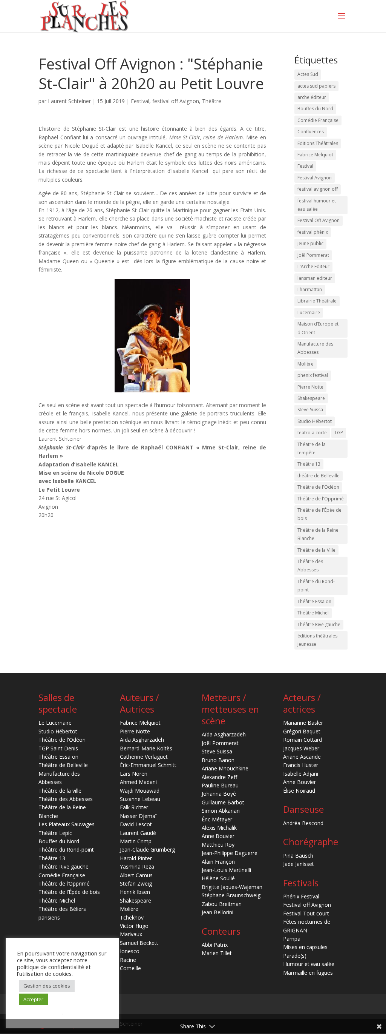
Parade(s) (294, 955)
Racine (128, 959)
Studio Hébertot (314, 421)
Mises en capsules (305, 947)
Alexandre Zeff (219, 777)
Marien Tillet (217, 953)
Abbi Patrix (215, 944)
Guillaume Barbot (223, 802)
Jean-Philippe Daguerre (229, 853)
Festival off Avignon (307, 904)
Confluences (310, 131)
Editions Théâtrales (317, 143)
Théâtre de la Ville (316, 550)
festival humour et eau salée (316, 205)
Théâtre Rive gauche (318, 624)
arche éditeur (311, 97)
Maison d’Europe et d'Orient (318, 328)
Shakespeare (311, 398)
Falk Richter (134, 807)
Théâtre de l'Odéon (318, 487)
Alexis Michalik (219, 827)
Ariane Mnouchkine (225, 768)
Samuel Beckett (139, 942)
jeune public (310, 243)
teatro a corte (312, 432)
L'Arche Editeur (313, 266)
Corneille (130, 968)
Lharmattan (309, 289)
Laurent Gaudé (138, 832)
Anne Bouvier (218, 836)
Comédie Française (318, 120)
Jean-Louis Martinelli (226, 869)
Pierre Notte (310, 387)
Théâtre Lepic (55, 832)
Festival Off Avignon (318, 220)
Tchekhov (132, 917)
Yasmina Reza (137, 866)
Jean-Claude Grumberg (147, 849)
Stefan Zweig (136, 883)
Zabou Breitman (222, 903)
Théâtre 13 (308, 464)
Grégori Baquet (301, 731)
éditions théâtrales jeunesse (317, 640)
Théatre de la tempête (311, 448)
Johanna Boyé (219, 793)
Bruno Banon (218, 760)
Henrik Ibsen (135, 891)
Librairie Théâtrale (317, 301)
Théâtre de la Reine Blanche (318, 534)
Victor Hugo (134, 925)
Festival (140, 101)
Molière (305, 364)
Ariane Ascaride (302, 756)
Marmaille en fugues (308, 972)
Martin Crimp (136, 841)
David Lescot (136, 824)
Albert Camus (136, 875)
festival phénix (312, 232)
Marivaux (131, 934)
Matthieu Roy (218, 844)
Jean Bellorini (217, 912)
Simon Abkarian (221, 810)
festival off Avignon (175, 101)
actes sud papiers (316, 86)
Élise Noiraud (299, 790)
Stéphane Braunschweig (231, 895)
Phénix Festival (301, 896)
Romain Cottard (302, 739)
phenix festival (312, 375)
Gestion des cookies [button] (46, 985)
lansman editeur (314, 278)
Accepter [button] (33, 999)
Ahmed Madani (138, 782)
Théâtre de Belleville (63, 765)
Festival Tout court (306, 913)
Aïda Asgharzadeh (142, 739)
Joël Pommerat (313, 255)
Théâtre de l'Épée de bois (319, 514)
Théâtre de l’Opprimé (64, 883)
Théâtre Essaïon (314, 601)
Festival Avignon (314, 177)
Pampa (291, 938)
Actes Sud (307, 74)
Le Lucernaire (55, 722)
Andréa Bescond (303, 823)
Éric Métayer (217, 819)
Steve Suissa (310, 409)
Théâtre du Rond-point (316, 585)
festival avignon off (317, 189)
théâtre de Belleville (318, 475)
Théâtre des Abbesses (310, 565)
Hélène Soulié (218, 878)
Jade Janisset (298, 863)
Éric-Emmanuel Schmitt (148, 765)
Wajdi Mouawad (139, 790)
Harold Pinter (136, 858)
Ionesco (129, 951)
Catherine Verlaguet (144, 756)
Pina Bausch (298, 855)
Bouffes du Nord (315, 108)
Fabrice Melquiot (315, 154)
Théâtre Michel (313, 613)
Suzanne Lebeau (140, 799)
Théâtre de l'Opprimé (320, 498)
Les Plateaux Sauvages (66, 824)
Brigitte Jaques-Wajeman (232, 886)
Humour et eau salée (308, 964)
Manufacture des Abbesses (315, 348)
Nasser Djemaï (138, 815)
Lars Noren (133, 773)
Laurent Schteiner (69, 101)
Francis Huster (300, 765)
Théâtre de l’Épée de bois (69, 891)
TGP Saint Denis (58, 748)
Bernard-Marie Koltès (146, 748)
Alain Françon (218, 861)
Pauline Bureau (220, 785)
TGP (338, 432)
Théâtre (211, 101)
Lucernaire (308, 312)
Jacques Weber (301, 748)
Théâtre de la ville (59, 790)
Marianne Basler (303, 722)
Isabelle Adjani (300, 773)
